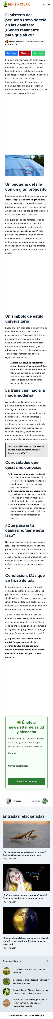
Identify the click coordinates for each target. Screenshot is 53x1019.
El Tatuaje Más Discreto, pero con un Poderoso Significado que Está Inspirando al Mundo (30, 1002)
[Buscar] (44, 5)
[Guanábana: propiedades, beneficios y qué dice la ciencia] (6, 981)
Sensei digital (38, 1015)
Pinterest (25, 53)
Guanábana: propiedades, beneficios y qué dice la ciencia (31, 981)
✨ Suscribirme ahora (26, 781)
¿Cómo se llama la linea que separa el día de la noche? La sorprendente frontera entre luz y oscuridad (26, 941)
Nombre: (12, 753)
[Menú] (49, 4)
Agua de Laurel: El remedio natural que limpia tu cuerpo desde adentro (31, 992)
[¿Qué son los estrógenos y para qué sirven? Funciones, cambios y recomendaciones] (26, 877)
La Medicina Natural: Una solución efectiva (29, 971)
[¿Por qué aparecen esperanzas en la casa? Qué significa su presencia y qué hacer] (26, 834)
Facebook (11, 53)
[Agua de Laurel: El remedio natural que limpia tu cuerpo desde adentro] (6, 992)
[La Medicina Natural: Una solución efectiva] (6, 971)
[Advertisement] (26, 123)
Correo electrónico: (18, 766)
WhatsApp (38, 53)
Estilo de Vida (11, 44)
